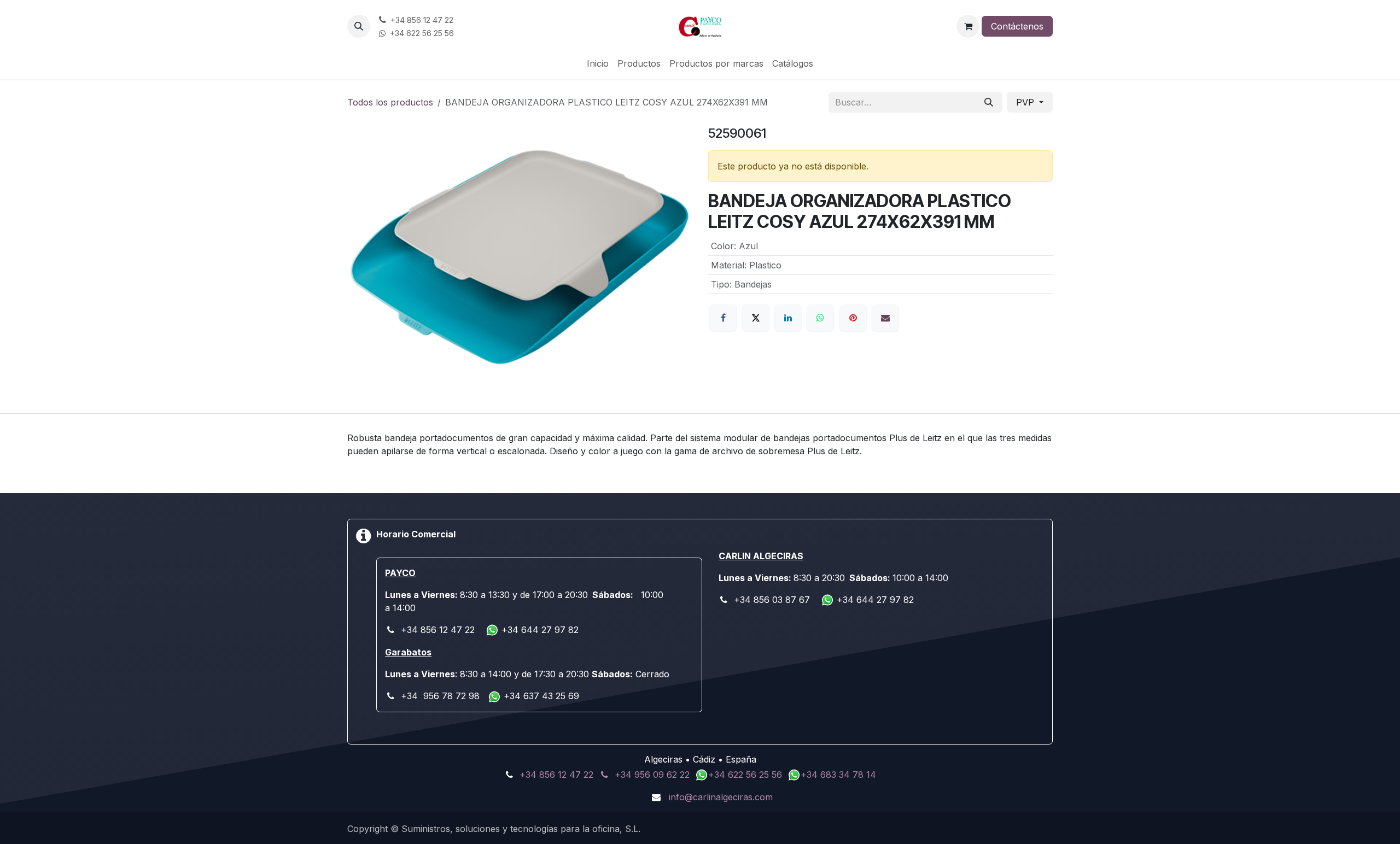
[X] (756, 317)
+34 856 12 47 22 (556, 774)
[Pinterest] (853, 317)
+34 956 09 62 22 (652, 774)
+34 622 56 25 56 (746, 774)
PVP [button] (1026, 102)
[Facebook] (723, 317)
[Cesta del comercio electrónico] (967, 26)
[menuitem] (597, 63)
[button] (358, 26)
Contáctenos (1017, 26)
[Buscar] (988, 102)
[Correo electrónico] (885, 317)
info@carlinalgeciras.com (721, 797)
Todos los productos (390, 102)
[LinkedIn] (788, 317)
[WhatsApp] (820, 317)
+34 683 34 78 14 (838, 774)
